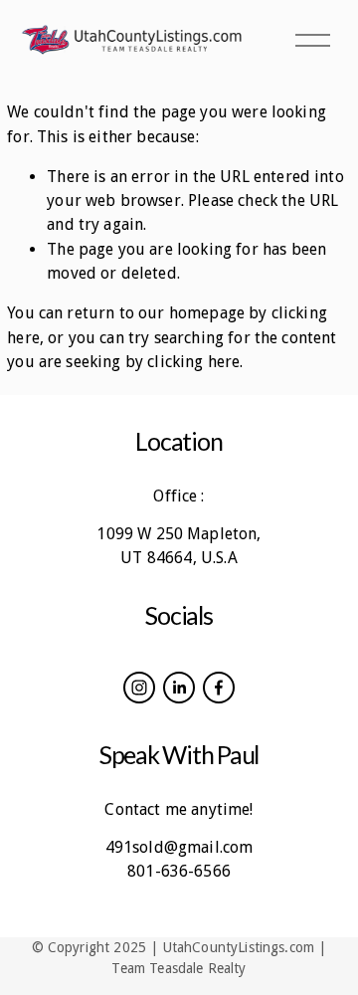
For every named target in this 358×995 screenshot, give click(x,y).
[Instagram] (139, 687)
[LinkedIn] (179, 687)
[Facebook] (219, 687)
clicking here (193, 361)
